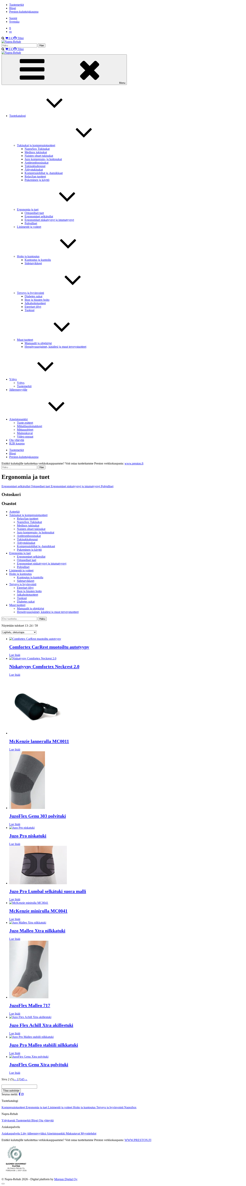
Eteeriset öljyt (33, 306)
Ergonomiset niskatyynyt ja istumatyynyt (49, 219)
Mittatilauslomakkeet (29, 426)
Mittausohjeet (25, 429)
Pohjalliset (31, 223)
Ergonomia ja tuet (27, 209)
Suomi (13, 18)
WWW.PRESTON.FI (138, 1140)
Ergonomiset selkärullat (39, 216)
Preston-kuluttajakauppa (23, 11)
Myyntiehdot (88, 1133)
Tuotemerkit (16, 4)
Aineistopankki (18, 419)
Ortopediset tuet (34, 213)
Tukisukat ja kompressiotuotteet (36, 145)
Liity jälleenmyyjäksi (34, 1133)
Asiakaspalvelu (11, 1133)
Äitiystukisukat (34, 169)
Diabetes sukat (33, 296)
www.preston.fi (134, 463)
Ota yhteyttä (16, 440)
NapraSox (130, 1107)
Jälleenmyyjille (18, 389)
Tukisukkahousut (35, 166)
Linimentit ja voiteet (29, 226)
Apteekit (14, 511)
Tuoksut (29, 310)
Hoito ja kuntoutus (28, 256)
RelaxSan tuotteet (35, 176)
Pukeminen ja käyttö (37, 180)
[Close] (3, 1183)
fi (10, 28)
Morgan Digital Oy (65, 1179)
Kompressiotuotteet (14, 1107)
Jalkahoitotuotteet (35, 303)
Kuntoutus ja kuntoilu (38, 259)
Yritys (13, 379)
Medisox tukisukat (36, 152)
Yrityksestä (9, 1120)
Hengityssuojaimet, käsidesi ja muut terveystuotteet (55, 346)
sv (10, 31)
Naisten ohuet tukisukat (39, 155)
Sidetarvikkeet (33, 263)
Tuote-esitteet (25, 422)
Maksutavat (73, 1133)
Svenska (14, 21)
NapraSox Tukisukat (37, 148)
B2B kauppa (17, 443)
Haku (42, 618)
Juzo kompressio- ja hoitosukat (43, 159)
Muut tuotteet (25, 339)
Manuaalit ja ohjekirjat (38, 343)
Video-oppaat (25, 436)
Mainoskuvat (25, 433)
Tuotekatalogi (17, 115)
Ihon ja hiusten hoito (37, 299)
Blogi (12, 8)
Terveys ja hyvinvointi (30, 292)
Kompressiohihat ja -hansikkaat (44, 173)
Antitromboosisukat (36, 162)
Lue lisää (14, 655)
